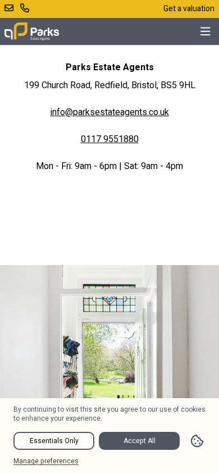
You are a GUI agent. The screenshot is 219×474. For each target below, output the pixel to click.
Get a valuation (189, 9)
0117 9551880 (110, 139)
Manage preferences (46, 461)
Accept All (140, 441)
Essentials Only (54, 441)
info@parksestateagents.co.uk (110, 112)
